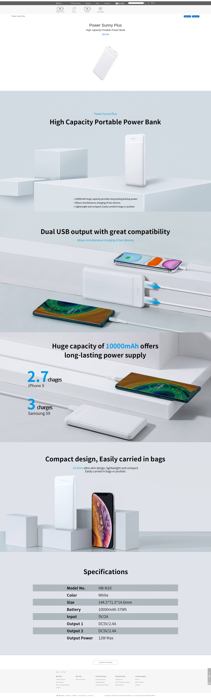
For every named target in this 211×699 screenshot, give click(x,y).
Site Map (68, 695)
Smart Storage (60, 682)
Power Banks (100, 12)
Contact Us (107, 3)
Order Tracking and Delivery (122, 682)
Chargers (87, 11)
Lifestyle (58, 687)
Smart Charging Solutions (62, 685)
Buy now (195, 16)
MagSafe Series (60, 11)
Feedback (137, 685)
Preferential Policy (80, 679)
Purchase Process (101, 676)
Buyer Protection (139, 682)
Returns (137, 679)
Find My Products (76, 3)
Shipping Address (100, 682)
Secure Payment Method (102, 685)
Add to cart (187, 16)
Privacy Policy (82, 695)
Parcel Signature (119, 685)
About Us (61, 695)
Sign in (153, 3)
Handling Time (119, 679)
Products (88, 3)
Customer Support (140, 676)
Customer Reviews (105, 662)
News (97, 3)
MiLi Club (78, 676)
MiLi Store (59, 676)
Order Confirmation (101, 679)
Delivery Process (120, 676)
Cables (74, 12)
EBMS (153, 695)
